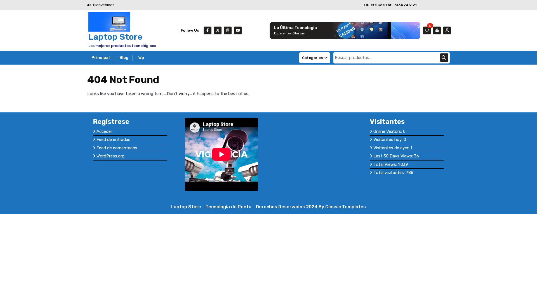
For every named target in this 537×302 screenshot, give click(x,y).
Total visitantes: (389, 172)
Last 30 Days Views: (393, 156)
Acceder (104, 131)
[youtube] (238, 30)
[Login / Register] (447, 30)
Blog (123, 57)
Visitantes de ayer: (391, 147)
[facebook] (207, 30)
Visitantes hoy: (388, 139)
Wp (141, 57)
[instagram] (228, 30)
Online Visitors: (388, 131)
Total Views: (385, 164)
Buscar (444, 57)
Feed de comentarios (116, 147)
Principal (100, 57)
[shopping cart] (437, 30)
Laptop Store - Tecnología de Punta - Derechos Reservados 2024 (245, 206)
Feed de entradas (113, 139)
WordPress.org (110, 156)
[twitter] (218, 30)
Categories (312, 58)
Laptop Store (115, 37)
